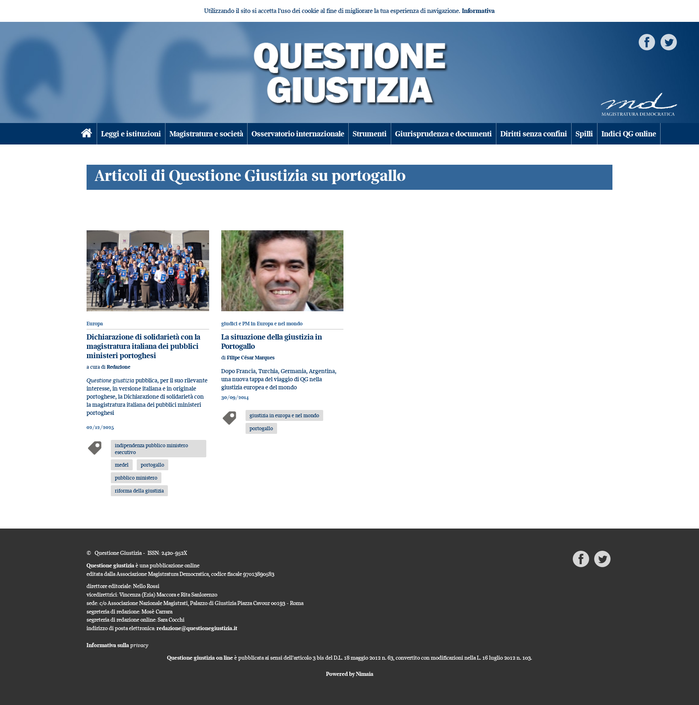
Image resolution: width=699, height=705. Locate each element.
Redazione (118, 367)
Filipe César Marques (251, 358)
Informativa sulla (117, 645)
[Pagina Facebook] (647, 41)
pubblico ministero (136, 477)
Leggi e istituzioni (131, 133)
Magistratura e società (206, 133)
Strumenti (370, 133)
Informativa (478, 11)
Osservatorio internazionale (298, 133)
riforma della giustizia (139, 490)
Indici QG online (629, 133)
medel (122, 464)
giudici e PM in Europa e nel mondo (262, 324)
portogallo (152, 464)
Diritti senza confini (533, 133)
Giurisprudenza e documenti (443, 133)
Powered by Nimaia (349, 673)
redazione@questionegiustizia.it (197, 628)
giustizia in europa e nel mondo (284, 415)
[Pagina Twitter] (669, 41)
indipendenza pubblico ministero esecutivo (151, 448)
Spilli (584, 133)
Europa (95, 324)
